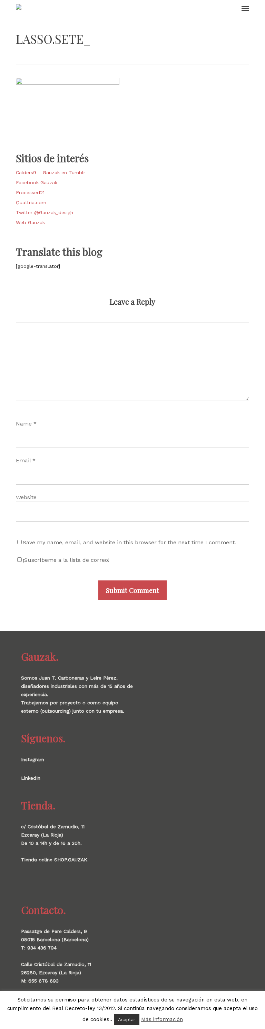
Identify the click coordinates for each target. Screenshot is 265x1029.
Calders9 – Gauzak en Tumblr (50, 172)
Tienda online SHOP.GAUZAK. (55, 859)
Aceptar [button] (126, 1019)
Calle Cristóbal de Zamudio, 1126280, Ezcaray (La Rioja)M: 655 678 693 (56, 973)
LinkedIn (30, 778)
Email (26, 460)
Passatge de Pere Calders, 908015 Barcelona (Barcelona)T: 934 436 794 (55, 939)
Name (26, 423)
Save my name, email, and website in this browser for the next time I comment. (129, 542)
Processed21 (30, 192)
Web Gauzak (30, 222)
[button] (245, 8)
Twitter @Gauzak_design (44, 212)
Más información (162, 1019)
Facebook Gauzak (36, 182)
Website (26, 497)
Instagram (32, 759)
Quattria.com (31, 202)
